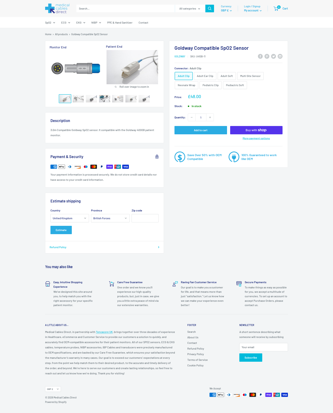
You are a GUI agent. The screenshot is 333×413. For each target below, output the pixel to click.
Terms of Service (197, 359)
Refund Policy (58, 247)
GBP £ (50, 389)
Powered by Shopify (56, 402)
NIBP (94, 22)
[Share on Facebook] (260, 56)
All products (61, 34)
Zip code (137, 210)
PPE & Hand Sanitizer (120, 22)
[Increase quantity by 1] (210, 117)
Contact (143, 22)
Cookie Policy (195, 365)
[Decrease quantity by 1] (191, 117)
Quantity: (180, 117)
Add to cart (200, 130)
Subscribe (251, 357)
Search (191, 331)
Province (96, 210)
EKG (79, 22)
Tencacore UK (104, 331)
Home (48, 34)
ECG (63, 22)
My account (251, 10)
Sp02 (48, 22)
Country (55, 210)
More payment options (256, 138)
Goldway (179, 56)
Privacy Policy (195, 354)
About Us (192, 337)
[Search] (209, 8)
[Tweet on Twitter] (273, 56)
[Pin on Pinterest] (266, 56)
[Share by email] (280, 56)
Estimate (61, 230)
